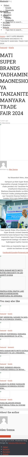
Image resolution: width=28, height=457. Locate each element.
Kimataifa (9, 20)
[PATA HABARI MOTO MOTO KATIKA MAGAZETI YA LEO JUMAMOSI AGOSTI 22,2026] (5, 344)
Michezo (6, 22)
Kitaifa (8, 18)
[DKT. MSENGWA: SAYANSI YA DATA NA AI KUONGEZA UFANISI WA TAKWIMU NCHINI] (5, 311)
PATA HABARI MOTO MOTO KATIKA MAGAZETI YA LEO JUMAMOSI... (14, 352)
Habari (5, 15)
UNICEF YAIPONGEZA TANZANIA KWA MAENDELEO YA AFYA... (13, 335)
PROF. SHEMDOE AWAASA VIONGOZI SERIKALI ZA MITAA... (12, 368)
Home (2, 36)
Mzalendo (4, 11)
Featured (3, 47)
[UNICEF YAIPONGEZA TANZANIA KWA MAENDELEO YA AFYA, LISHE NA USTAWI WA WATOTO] (5, 328)
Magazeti (11, 347)
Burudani (6, 25)
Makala (6, 27)
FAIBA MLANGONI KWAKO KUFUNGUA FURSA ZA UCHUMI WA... (12, 405)
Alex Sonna (6, 123)
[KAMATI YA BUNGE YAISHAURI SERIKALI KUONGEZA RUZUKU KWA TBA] (5, 378)
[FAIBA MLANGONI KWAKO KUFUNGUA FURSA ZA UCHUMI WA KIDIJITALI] (5, 397)
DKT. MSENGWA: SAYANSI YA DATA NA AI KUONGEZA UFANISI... (14, 318)
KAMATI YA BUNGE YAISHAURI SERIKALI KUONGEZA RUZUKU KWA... (12, 386)
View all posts (5, 436)
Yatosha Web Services (17, 443)
